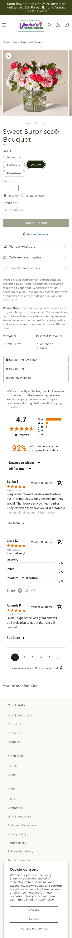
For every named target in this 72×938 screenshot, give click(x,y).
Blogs (12, 775)
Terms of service (19, 860)
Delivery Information (22, 825)
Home (6, 42)
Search (12, 766)
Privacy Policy (44, 899)
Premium (14, 173)
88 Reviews (24, 435)
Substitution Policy (20, 851)
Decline (34, 919)
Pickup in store (34, 196)
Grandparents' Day (20, 715)
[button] (50, 25)
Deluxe (36, 164)
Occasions (15, 724)
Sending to (16, 203)
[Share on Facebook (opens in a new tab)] (20, 591)
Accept (34, 909)
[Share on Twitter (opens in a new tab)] (26, 590)
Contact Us (15, 808)
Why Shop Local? (19, 816)
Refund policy (17, 843)
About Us (14, 741)
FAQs (11, 799)
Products (14, 733)
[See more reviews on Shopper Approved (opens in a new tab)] (33, 591)
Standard (14, 164)
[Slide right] (44, 123)
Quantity (9, 181)
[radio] (51, 419)
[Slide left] (27, 123)
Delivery (14, 196)
